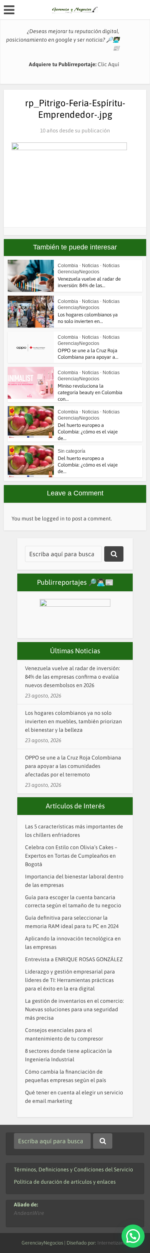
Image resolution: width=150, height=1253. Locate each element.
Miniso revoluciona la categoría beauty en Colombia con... (90, 392)
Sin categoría (71, 451)
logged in (53, 518)
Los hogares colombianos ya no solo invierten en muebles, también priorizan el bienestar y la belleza (73, 721)
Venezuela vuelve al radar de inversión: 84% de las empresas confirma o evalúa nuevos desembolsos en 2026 (72, 676)
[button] (133, 1236)
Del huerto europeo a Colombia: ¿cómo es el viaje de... (88, 431)
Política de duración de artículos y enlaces (65, 1182)
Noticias (90, 265)
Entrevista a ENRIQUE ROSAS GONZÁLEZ (74, 959)
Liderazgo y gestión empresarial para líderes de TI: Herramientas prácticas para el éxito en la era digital (70, 980)
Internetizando (113, 1243)
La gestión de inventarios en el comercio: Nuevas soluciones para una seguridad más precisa (74, 1009)
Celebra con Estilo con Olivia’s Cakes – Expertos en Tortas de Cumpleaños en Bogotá (71, 855)
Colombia (68, 265)
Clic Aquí (108, 64)
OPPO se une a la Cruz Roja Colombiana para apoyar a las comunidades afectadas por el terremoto (73, 766)
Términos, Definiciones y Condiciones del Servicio (73, 1169)
